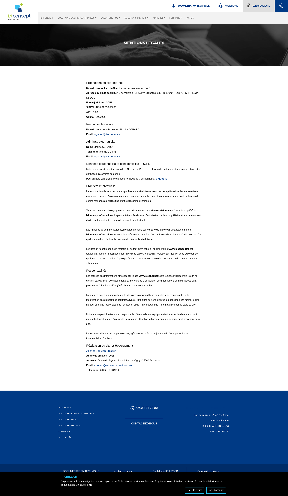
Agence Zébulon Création (101, 351)
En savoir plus (84, 485)
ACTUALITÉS (64, 438)
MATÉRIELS (64, 432)
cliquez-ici (162, 179)
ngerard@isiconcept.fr (107, 134)
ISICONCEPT (64, 408)
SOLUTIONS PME (67, 420)
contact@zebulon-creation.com (113, 365)
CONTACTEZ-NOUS (144, 423)
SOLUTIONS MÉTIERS (69, 426)
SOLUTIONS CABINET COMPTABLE (76, 414)
